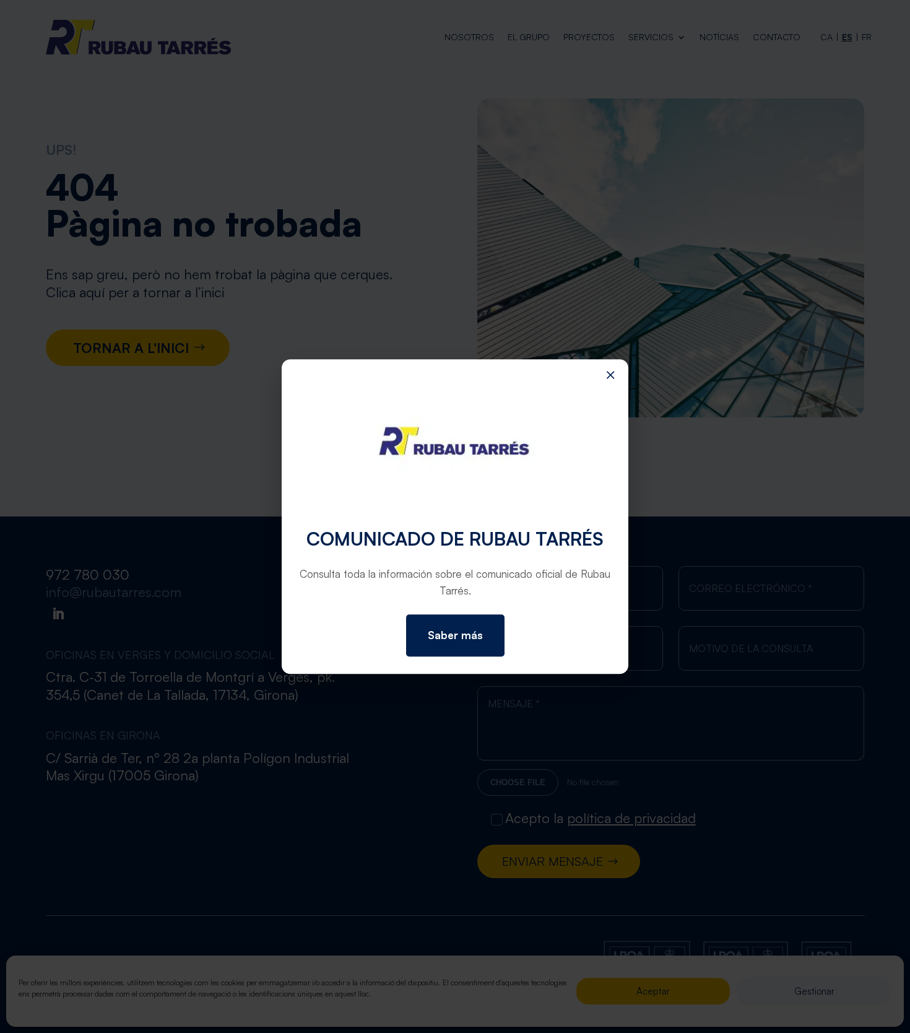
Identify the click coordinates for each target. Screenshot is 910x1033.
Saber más (455, 635)
